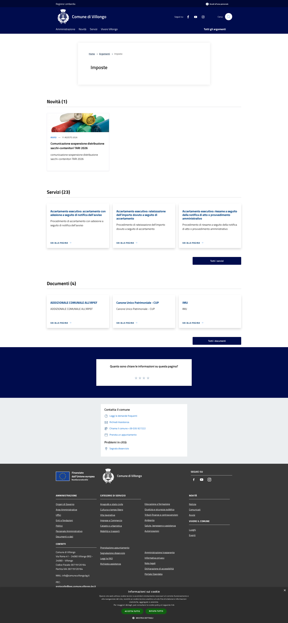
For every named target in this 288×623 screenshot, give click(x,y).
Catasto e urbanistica (111, 526)
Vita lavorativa (107, 515)
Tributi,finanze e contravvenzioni (161, 515)
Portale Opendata (153, 574)
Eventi (192, 535)
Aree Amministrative (66, 509)
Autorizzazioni (152, 531)
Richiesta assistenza (110, 564)
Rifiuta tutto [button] (156, 611)
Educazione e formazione (157, 504)
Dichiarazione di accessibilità (159, 568)
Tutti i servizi (217, 261)
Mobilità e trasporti (110, 531)
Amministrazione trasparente (160, 552)
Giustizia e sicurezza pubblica (159, 509)
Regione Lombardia (65, 4)
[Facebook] (187, 17)
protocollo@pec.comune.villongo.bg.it (76, 586)
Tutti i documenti (217, 341)
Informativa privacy (154, 558)
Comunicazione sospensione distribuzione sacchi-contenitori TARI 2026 (77, 145)
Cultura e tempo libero (111, 509)
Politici (59, 526)
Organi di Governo (65, 504)
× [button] (285, 590)
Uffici (58, 515)
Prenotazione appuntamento (114, 547)
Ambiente (149, 520)
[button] (144, 617)
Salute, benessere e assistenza (160, 525)
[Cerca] (228, 16)
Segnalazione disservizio (112, 553)
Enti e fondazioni (64, 520)
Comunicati (195, 509)
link (172, 605)
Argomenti (104, 54)
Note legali (150, 563)
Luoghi (192, 530)
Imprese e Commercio (111, 520)
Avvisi (54, 137)
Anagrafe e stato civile (111, 504)
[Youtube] (194, 17)
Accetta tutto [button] (132, 611)
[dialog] (144, 605)
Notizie (192, 504)
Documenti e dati (64, 536)
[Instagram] (202, 17)
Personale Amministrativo (69, 531)
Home (92, 54)
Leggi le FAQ (106, 558)
